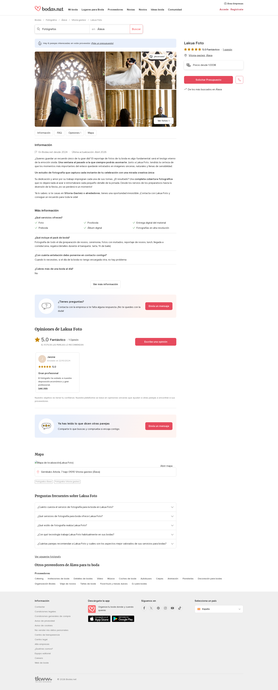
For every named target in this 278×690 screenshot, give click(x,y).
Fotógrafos (52, 20)
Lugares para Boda (93, 9)
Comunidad (175, 9)
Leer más (43, 388)
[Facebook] (144, 608)
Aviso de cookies (44, 625)
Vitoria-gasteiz (79, 20)
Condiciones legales (45, 611)
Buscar (136, 29)
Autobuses (146, 578)
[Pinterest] (158, 608)
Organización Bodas (45, 583)
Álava (64, 20)
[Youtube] (172, 608)
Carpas (159, 578)
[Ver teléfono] (239, 80)
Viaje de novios (68, 583)
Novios (143, 9)
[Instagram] (165, 608)
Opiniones (75, 132)
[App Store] (99, 621)
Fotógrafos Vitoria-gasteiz (67, 481)
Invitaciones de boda (58, 578)
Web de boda (42, 662)
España (206, 609)
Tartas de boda (88, 583)
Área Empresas (235, 3)
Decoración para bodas (210, 578)
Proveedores (115, 9)
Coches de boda (127, 578)
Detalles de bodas (83, 578)
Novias (131, 9)
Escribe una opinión (155, 341)
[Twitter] (151, 608)
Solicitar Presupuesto (208, 79)
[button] (105, 306)
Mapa (91, 132)
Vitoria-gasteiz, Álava (200, 55)
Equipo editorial (43, 653)
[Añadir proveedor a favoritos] (171, 56)
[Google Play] (123, 621)
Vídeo (100, 578)
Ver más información (105, 284)
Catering (39, 578)
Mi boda (73, 9)
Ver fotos (164, 120)
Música (111, 578)
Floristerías (188, 578)
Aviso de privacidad (45, 620)
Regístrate (237, 9)
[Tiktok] (179, 608)
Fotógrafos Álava (44, 481)
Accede (224, 9)
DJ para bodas (139, 583)
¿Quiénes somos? (44, 648)
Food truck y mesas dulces (114, 583)
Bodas (38, 20)
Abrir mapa (166, 466)
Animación (173, 578)
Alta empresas (42, 644)
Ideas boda (157, 9)
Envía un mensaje (159, 306)
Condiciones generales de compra (52, 616)
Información (43, 132)
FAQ (59, 132)
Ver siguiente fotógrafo (48, 556)
